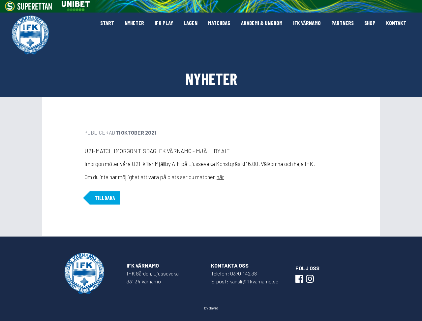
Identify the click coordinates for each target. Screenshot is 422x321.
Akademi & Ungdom (262, 22)
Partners (342, 22)
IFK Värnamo (307, 22)
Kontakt (396, 22)
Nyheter (134, 22)
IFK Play (164, 22)
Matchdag (219, 22)
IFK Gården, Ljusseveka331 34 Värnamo (153, 277)
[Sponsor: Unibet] (75, 6)
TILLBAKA (105, 198)
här (220, 177)
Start (107, 22)
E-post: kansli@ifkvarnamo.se (244, 281)
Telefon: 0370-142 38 (234, 273)
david (213, 307)
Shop (370, 22)
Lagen (190, 22)
